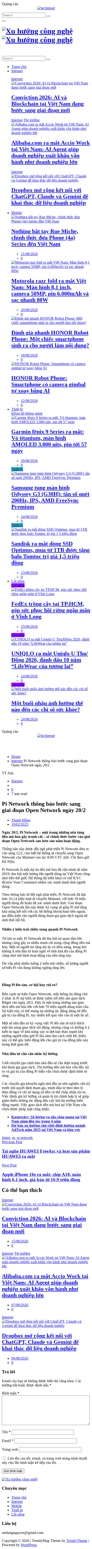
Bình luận (10, 1393)
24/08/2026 (29, 517)
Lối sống (18, 581)
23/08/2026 (29, 573)
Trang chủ (18, 67)
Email (7, 1441)
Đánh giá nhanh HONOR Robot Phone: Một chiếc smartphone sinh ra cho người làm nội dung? (50, 339)
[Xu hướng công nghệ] (37, 35)
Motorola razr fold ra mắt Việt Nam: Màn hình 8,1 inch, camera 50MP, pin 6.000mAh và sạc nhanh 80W (50, 290)
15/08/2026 (19, 1241)
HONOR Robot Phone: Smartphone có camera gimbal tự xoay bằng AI (48, 384)
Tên (6, 1432)
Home (16, 757)
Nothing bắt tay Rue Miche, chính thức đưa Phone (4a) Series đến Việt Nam (44, 237)
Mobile (16, 213)
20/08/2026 (29, 310)
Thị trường (32, 120)
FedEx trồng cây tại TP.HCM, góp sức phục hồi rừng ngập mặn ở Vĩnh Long (50, 610)
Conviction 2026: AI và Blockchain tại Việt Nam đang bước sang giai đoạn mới (47, 103)
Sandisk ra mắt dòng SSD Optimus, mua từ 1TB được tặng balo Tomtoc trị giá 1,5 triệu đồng (50, 553)
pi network (25, 1138)
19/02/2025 (19, 824)
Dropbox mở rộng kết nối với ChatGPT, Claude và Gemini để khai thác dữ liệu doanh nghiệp (49, 196)
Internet (17, 71)
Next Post (9, 1165)
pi (13, 1138)
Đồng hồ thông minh (26, 413)
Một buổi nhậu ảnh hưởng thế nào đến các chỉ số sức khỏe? (47, 706)
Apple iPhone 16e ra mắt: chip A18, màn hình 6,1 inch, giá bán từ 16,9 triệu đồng (41, 1177)
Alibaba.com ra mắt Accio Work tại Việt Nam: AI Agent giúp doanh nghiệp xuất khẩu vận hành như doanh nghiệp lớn (50, 152)
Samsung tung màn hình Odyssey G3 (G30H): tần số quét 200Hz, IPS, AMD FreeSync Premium (50, 497)
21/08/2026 (29, 254)
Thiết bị (17, 409)
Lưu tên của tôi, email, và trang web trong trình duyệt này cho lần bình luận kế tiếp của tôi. (44, 1460)
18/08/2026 (29, 355)
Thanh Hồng (20, 820)
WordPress (29, 1545)
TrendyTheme (76, 1541)
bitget (6, 1138)
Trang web (10, 1449)
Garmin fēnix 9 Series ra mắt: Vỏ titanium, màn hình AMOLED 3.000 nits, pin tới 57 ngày (49, 441)
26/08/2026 (29, 461)
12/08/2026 (29, 401)
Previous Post (12, 1142)
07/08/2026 (19, 1305)
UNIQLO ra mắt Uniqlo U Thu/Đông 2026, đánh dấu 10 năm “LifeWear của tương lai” (49, 659)
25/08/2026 (29, 627)
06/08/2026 (19, 1358)
